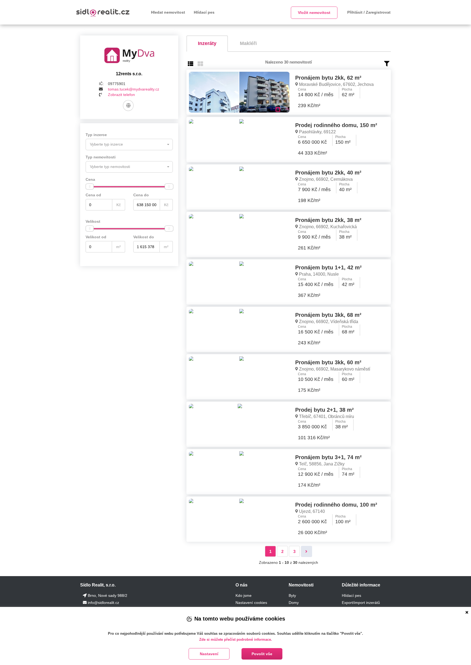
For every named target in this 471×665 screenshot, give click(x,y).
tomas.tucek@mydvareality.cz (133, 89)
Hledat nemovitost (168, 12)
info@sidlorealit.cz (103, 602)
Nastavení (209, 654)
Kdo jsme (243, 595)
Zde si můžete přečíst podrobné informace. (235, 639)
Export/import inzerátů (361, 602)
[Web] (128, 105)
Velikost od (96, 237)
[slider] (90, 186)
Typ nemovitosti (101, 157)
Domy (294, 602)
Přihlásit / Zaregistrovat (369, 12)
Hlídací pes (204, 12)
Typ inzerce (96, 135)
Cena (90, 179)
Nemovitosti (301, 585)
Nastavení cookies (251, 602)
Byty (292, 595)
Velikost (93, 221)
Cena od (93, 195)
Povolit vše (262, 654)
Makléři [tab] (248, 43)
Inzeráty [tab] (207, 43)
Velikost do (143, 237)
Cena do (141, 195)
